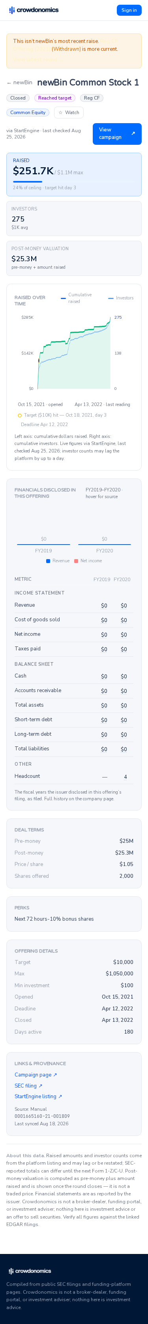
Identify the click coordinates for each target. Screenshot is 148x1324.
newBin (19, 82)
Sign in (129, 10)
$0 (104, 605)
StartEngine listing (38, 1096)
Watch (68, 112)
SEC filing (29, 1085)
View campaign (117, 133)
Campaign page (36, 1074)
